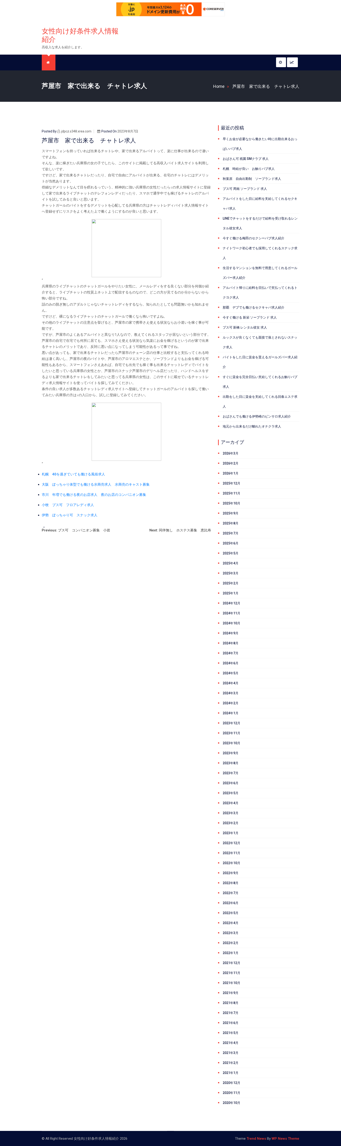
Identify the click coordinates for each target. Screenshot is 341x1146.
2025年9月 (230, 513)
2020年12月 (231, 1083)
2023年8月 (230, 763)
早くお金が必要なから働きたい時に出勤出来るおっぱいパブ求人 (260, 144)
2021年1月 (230, 1073)
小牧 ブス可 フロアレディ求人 (68, 505)
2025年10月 (231, 503)
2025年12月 (231, 483)
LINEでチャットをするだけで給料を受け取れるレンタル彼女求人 (260, 223)
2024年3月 (230, 693)
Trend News (256, 1138)
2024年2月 (230, 703)
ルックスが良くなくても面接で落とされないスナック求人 (260, 342)
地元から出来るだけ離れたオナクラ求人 (252, 426)
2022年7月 (230, 893)
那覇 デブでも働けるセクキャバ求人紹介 (253, 307)
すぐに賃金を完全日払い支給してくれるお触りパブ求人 (260, 382)
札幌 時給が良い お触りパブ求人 (249, 169)
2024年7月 (230, 653)
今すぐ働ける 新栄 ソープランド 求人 (250, 317)
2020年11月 (231, 1093)
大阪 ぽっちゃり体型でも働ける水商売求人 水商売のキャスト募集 (96, 484)
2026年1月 (230, 473)
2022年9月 (230, 873)
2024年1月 (230, 713)
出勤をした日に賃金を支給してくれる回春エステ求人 (260, 401)
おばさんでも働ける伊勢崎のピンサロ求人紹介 (257, 416)
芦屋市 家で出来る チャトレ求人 (265, 86)
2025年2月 (230, 583)
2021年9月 (230, 993)
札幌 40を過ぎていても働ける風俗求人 (73, 474)
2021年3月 (230, 1053)
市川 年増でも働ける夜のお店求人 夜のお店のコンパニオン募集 (94, 495)
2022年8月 (230, 883)
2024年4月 (230, 683)
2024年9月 (230, 633)
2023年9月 (230, 753)
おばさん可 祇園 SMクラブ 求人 (246, 159)
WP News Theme (285, 1138)
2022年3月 (230, 933)
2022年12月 (231, 843)
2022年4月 (230, 923)
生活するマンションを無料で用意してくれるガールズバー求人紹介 (260, 273)
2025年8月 (230, 523)
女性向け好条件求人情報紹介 (80, 35)
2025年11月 (231, 493)
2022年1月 (230, 953)
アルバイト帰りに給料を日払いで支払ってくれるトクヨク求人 (260, 292)
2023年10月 (231, 743)
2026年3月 (230, 453)
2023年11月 (231, 733)
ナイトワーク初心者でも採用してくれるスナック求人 (260, 253)
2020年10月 (231, 1103)
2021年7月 (230, 1013)
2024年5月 (230, 673)
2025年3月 (230, 573)
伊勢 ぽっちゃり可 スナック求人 (69, 515)
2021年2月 (230, 1063)
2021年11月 (231, 973)
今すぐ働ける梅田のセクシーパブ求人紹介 (253, 238)
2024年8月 (230, 643)
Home (219, 86)
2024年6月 (230, 663)
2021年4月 (230, 1043)
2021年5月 (230, 1033)
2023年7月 (230, 773)
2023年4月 (230, 803)
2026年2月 (230, 463)
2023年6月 (230, 783)
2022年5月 (230, 913)
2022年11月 (231, 853)
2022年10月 (231, 863)
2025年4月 (230, 563)
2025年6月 (230, 543)
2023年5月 (230, 793)
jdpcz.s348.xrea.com (76, 131)
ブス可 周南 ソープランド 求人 (245, 189)
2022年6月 (230, 903)
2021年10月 (231, 983)
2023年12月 (231, 723)
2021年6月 (230, 1023)
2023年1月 (230, 833)
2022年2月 (230, 943)
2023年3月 (230, 813)
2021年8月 (230, 1003)
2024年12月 (231, 603)
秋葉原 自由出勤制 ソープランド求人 (252, 179)
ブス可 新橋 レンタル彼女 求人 (245, 327)
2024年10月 (231, 623)
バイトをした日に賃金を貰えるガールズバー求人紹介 (260, 362)
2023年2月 (230, 823)
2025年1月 (230, 593)
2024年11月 (231, 613)
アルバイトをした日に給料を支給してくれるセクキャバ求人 (260, 203)
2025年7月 (230, 533)
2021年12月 (231, 963)
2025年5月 (230, 553)
